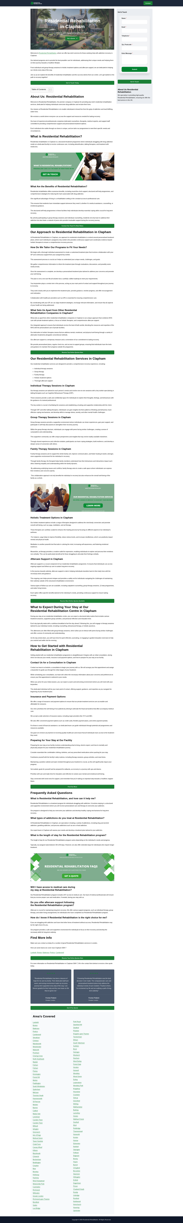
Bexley (75, 1159)
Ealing (75, 1079)
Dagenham (77, 1183)
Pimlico (52, 952)
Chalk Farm (37, 1144)
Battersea (46, 952)
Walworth (36, 1050)
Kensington (37, 1074)
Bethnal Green (38, 1138)
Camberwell (60, 952)
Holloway (36, 1175)
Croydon (36, 1165)
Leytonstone (77, 1082)
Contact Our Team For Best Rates (72, 226)
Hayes (75, 1162)
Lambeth (33, 952)
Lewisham (36, 1117)
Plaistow (76, 1031)
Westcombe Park (38, 1184)
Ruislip (75, 1192)
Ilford (75, 1125)
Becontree (76, 1171)
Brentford (36, 1202)
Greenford (76, 1101)
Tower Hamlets (38, 1141)
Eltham (75, 1040)
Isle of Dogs (37, 1135)
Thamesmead (78, 1131)
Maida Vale (36, 1114)
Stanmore (76, 1174)
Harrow (75, 1140)
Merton (35, 1080)
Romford (76, 1198)
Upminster (76, 1210)
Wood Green (77, 1076)
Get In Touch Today (72, 83)
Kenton (75, 1137)
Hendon (76, 1067)
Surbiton (76, 1046)
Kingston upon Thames (81, 1034)
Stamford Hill (77, 1024)
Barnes (35, 1108)
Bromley (35, 1172)
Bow (34, 1168)
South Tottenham (79, 1043)
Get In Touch (134, 81)
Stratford (76, 1028)
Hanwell (76, 1070)
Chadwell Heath (78, 1189)
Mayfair (35, 1062)
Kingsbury (76, 1088)
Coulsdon (76, 1095)
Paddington (37, 1083)
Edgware (76, 1156)
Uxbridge (76, 1195)
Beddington (37, 1162)
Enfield (75, 1180)
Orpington (76, 1149)
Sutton (35, 1205)
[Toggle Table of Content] (49, 89)
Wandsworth (37, 1044)
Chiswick (36, 1156)
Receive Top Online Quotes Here (72, 352)
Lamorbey (76, 1113)
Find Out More (72, 786)
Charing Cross (38, 1056)
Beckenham (37, 1159)
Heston (75, 1116)
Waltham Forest (78, 1119)
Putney (35, 1071)
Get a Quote (71, 38)
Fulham (35, 1065)
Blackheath (36, 1153)
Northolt (76, 1146)
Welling (75, 1104)
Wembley (76, 1073)
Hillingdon (76, 1177)
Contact (148, 3)
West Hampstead (38, 1181)
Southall (76, 1122)
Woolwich (76, 1055)
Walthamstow (77, 1107)
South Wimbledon (39, 1086)
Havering (76, 1207)
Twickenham (77, 1037)
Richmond (36, 1190)
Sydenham (36, 1089)
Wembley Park (78, 1085)
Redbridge (76, 1128)
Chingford (76, 1168)
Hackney (36, 1178)
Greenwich (36, 1132)
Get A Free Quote (72, 1008)
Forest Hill (36, 1077)
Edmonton (76, 1143)
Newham (76, 1058)
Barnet (75, 1165)
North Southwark (38, 1059)
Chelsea (36, 1040)
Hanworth (76, 1134)
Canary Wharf (37, 1147)
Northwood (77, 1201)
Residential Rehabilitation (47, 53)
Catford (35, 1111)
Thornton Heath (38, 1095)
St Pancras (36, 1101)
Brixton (39, 952)
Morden (35, 1104)
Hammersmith (37, 1098)
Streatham (36, 1037)
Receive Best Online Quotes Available (72, 601)
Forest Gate (77, 1064)
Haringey (76, 1052)
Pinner (75, 1186)
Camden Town (38, 1120)
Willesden (36, 1193)
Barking (75, 1110)
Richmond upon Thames (41, 1199)
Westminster (37, 1047)
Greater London (38, 1196)
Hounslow (76, 1092)
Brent (75, 1049)
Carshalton (36, 1187)
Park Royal (77, 1021)
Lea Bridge (36, 1208)
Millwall (35, 1126)
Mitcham (36, 1092)
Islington (36, 1129)
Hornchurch (77, 1204)
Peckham (36, 1053)
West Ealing (77, 1061)
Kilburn (35, 1150)
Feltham (76, 1152)
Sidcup (75, 1098)
